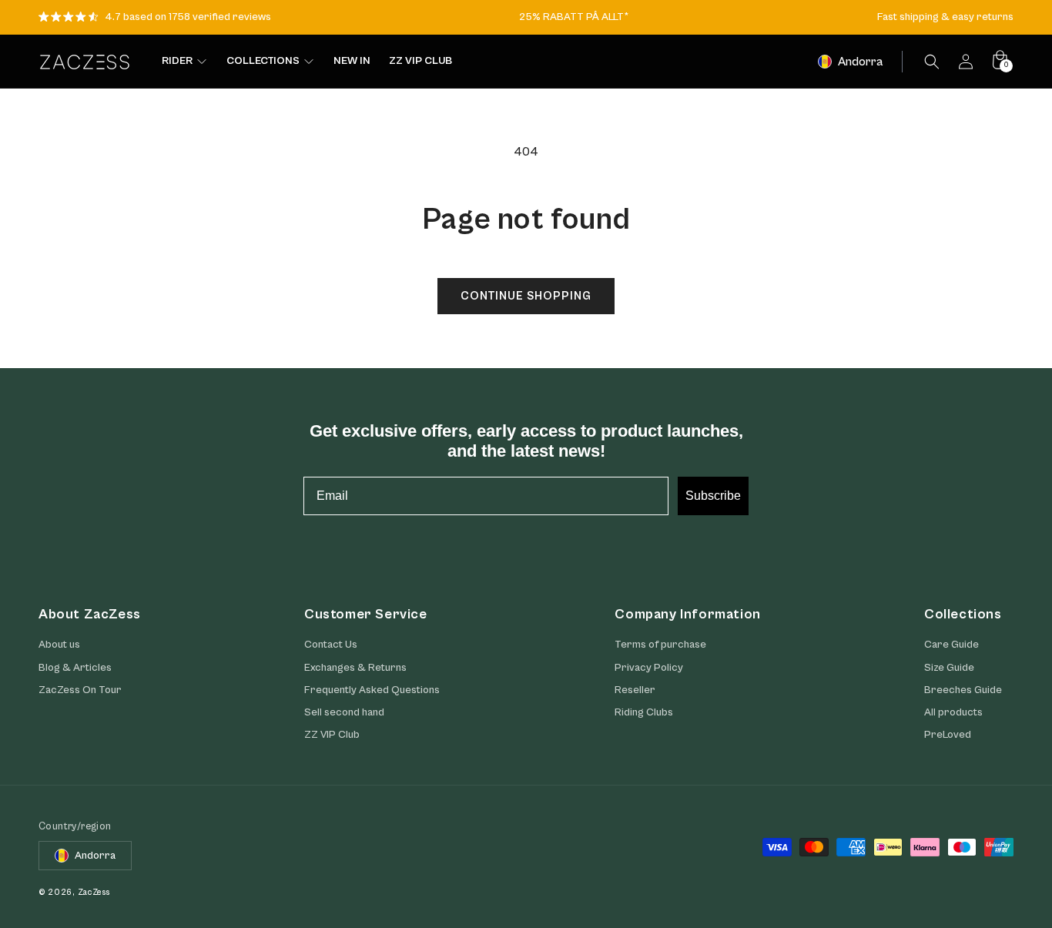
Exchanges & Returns (355, 668)
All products (953, 712)
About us (59, 644)
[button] (932, 62)
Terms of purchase (660, 644)
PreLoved (947, 735)
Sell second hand (344, 712)
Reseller (635, 690)
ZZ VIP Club (332, 735)
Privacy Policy (649, 668)
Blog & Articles (75, 668)
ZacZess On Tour (80, 690)
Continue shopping (526, 296)
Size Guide (949, 668)
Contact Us (330, 644)
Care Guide (951, 644)
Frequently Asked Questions (372, 690)
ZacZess (94, 892)
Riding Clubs (644, 712)
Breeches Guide (963, 690)
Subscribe (713, 495)
